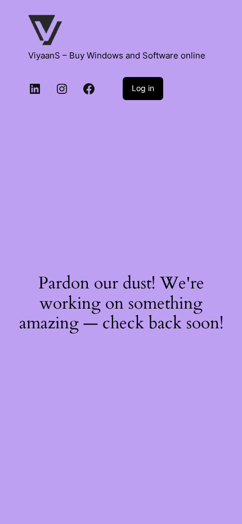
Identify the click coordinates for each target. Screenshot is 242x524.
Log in (143, 88)
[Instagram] (62, 89)
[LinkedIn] (35, 89)
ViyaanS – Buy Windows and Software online (116, 56)
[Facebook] (89, 89)
